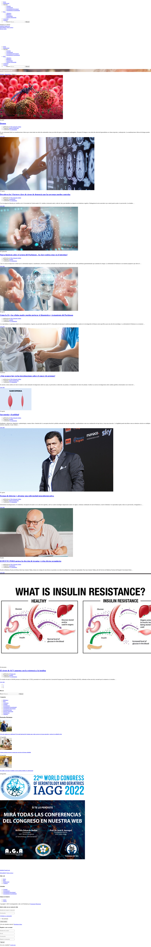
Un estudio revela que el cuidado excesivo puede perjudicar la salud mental (16, 770)
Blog (4, 11)
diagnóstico (8, 74)
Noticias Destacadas (11, 17)
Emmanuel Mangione (35, 904)
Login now (13, 945)
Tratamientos (9, 16)
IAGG (4, 900)
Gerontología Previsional (12, 9)
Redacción (13, 674)
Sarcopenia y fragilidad (9, 415)
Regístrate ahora (18, 924)
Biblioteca (8, 14)
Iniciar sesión (3, 29)
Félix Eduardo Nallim (15, 126)
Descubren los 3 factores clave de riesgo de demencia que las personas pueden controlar (35, 194)
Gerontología (9, 7)
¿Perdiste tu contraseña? (6, 916)
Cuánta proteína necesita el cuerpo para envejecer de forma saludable (15, 752)
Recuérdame (5, 918)
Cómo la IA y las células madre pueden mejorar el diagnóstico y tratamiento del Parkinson (36, 315)
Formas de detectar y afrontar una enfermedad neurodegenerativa (27, 496)
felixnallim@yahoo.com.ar (6, 27)
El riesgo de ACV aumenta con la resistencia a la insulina (23, 671)
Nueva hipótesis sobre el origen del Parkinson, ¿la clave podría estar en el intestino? (34, 255)
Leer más (2, 136)
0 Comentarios (13, 129)
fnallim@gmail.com (5, 26)
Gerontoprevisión (7, 710)
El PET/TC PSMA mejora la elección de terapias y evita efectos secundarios (30, 561)
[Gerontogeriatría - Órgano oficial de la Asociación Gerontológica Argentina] (23, 44)
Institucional (6, 3)
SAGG (5, 901)
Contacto (5, 20)
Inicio (4, 2)
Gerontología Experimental (13, 10)
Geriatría (8, 6)
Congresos (5, 19)
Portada (2, 74)
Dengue (3, 123)
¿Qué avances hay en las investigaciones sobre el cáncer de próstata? (27, 376)
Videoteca (8, 13)
